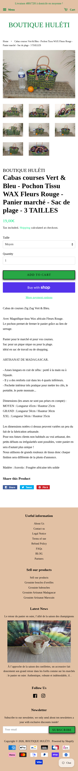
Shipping (25, 227)
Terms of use (39, 538)
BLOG (39, 553)
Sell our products (39, 577)
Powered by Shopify (63, 741)
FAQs (39, 548)
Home (5, 41)
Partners (39, 558)
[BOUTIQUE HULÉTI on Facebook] (35, 696)
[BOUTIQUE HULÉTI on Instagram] (43, 696)
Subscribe (62, 730)
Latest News (39, 609)
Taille (6, 237)
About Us (39, 523)
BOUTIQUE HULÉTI (39, 25)
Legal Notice (39, 533)
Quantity (8, 253)
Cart (72, 9)
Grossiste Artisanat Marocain (39, 597)
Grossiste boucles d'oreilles (39, 582)
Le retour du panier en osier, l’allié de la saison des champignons (39, 616)
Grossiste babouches (39, 587)
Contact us (39, 528)
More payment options (39, 297)
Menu (11, 9)
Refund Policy (39, 543)
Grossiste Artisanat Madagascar (39, 592)
